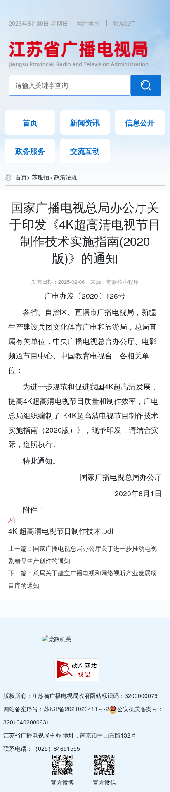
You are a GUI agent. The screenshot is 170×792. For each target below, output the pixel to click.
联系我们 (124, 23)
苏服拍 (40, 177)
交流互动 (85, 151)
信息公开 (140, 122)
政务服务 (30, 151)
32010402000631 (26, 722)
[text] (70, 85)
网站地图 (87, 23)
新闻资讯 (85, 122)
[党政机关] (56, 638)
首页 (30, 122)
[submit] (146, 85)
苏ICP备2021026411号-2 (76, 709)
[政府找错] (76, 669)
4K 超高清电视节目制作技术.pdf (60, 531)
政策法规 (65, 177)
